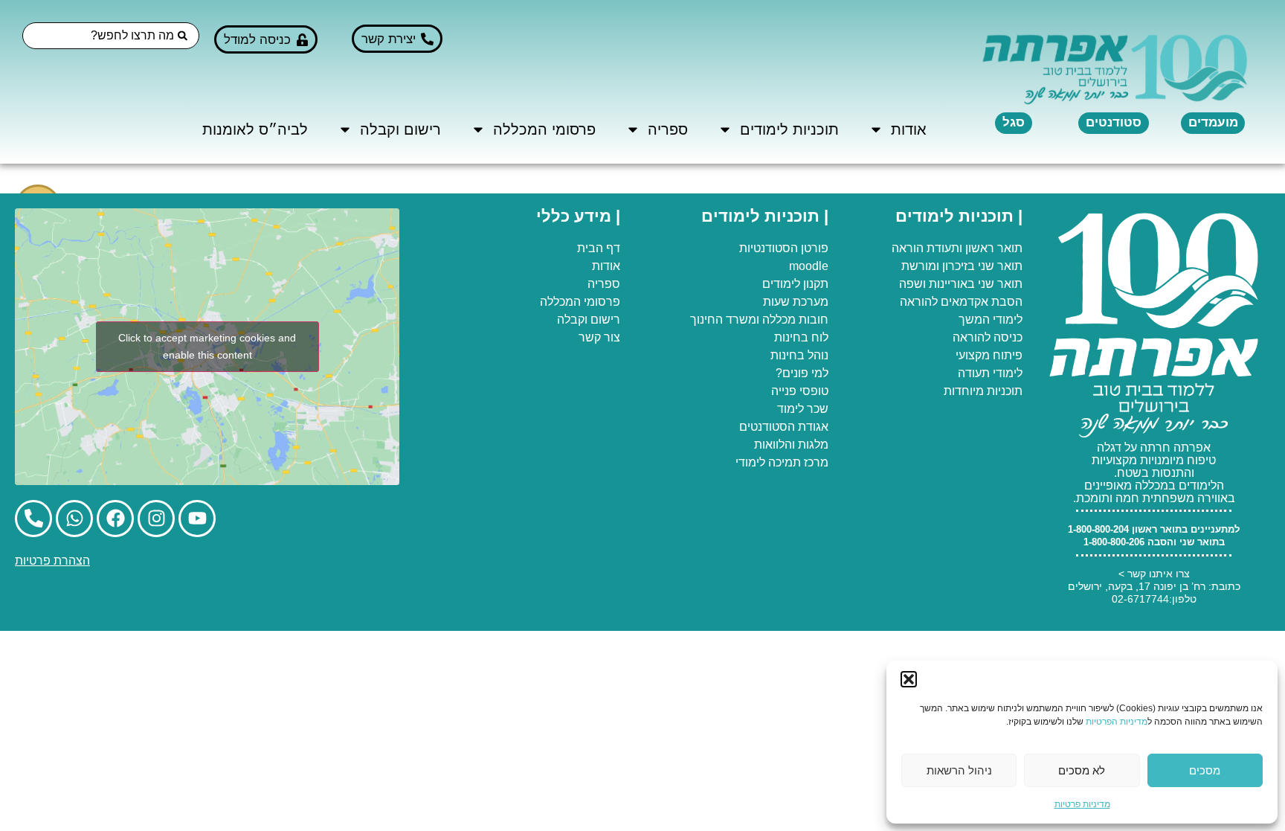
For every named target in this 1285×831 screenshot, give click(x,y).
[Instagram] (156, 518)
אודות (909, 129)
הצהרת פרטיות (52, 560)
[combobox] (110, 35)
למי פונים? (802, 373)
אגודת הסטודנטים (783, 426)
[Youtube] (197, 518)
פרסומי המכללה (544, 129)
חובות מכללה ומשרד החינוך (759, 319)
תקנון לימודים (795, 283)
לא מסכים (1081, 770)
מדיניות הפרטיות (1116, 721)
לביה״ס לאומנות (255, 129)
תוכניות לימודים (789, 129)
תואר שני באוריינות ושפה (960, 283)
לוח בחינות (801, 337)
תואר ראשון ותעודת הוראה (957, 248)
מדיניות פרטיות (1082, 804)
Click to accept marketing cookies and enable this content (207, 346)
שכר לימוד (802, 408)
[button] (908, 679)
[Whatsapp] (74, 518)
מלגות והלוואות (791, 444)
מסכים (1204, 770)
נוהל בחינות (799, 355)
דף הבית (598, 248)
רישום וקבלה (400, 129)
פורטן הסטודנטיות (783, 248)
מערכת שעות (795, 301)
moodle (808, 266)
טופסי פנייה (799, 391)
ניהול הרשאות (959, 770)
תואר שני (1000, 266)
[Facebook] (115, 518)
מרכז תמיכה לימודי (781, 462)
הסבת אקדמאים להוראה (961, 301)
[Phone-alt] (33, 518)
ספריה (668, 129)
